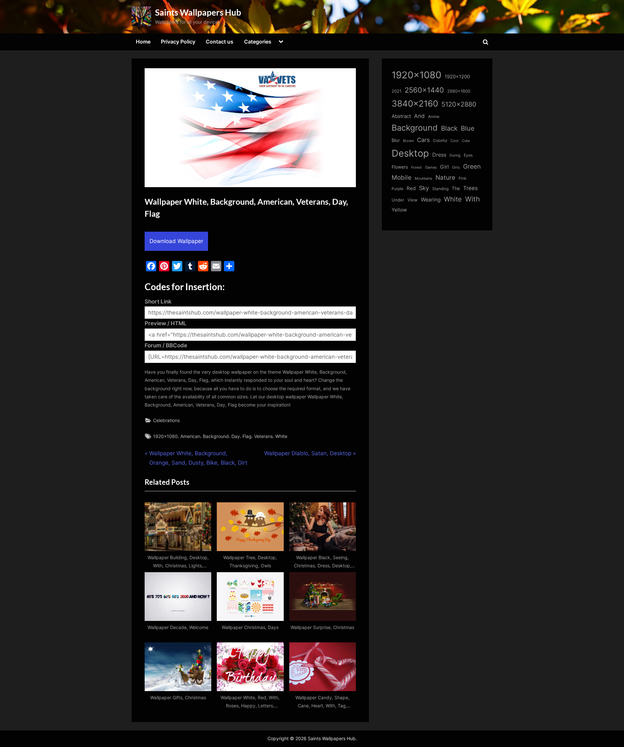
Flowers (400, 167)
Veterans (263, 436)
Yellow (399, 210)
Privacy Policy (178, 41)
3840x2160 (415, 103)
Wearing (431, 199)
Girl (444, 167)
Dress (439, 155)
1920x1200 (457, 77)
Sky (424, 188)
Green (472, 166)
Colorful (440, 140)
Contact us (219, 41)
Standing (440, 188)
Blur (396, 140)
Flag (247, 436)
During (455, 155)
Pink (463, 178)
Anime (433, 116)
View (413, 200)
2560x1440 (424, 89)
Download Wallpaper (176, 241)
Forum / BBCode (166, 345)
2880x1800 (458, 91)
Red (411, 188)
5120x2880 (458, 104)
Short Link (158, 301)
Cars (423, 139)
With (472, 199)
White (281, 436)
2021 (396, 91)
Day (235, 436)
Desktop (410, 153)
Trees (470, 188)
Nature (445, 177)
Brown (408, 140)
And (419, 115)
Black (449, 128)
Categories (257, 41)
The (456, 188)
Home (143, 41)
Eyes (468, 155)
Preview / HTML (166, 323)
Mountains (423, 178)
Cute (466, 141)
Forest (416, 167)
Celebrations (166, 420)
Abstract (401, 116)
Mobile (401, 177)
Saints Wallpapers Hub (198, 12)
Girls (456, 167)
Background (216, 436)
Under (398, 199)
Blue (467, 128)
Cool (454, 141)
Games (431, 167)
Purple (397, 189)
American (190, 436)
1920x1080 (165, 436)
